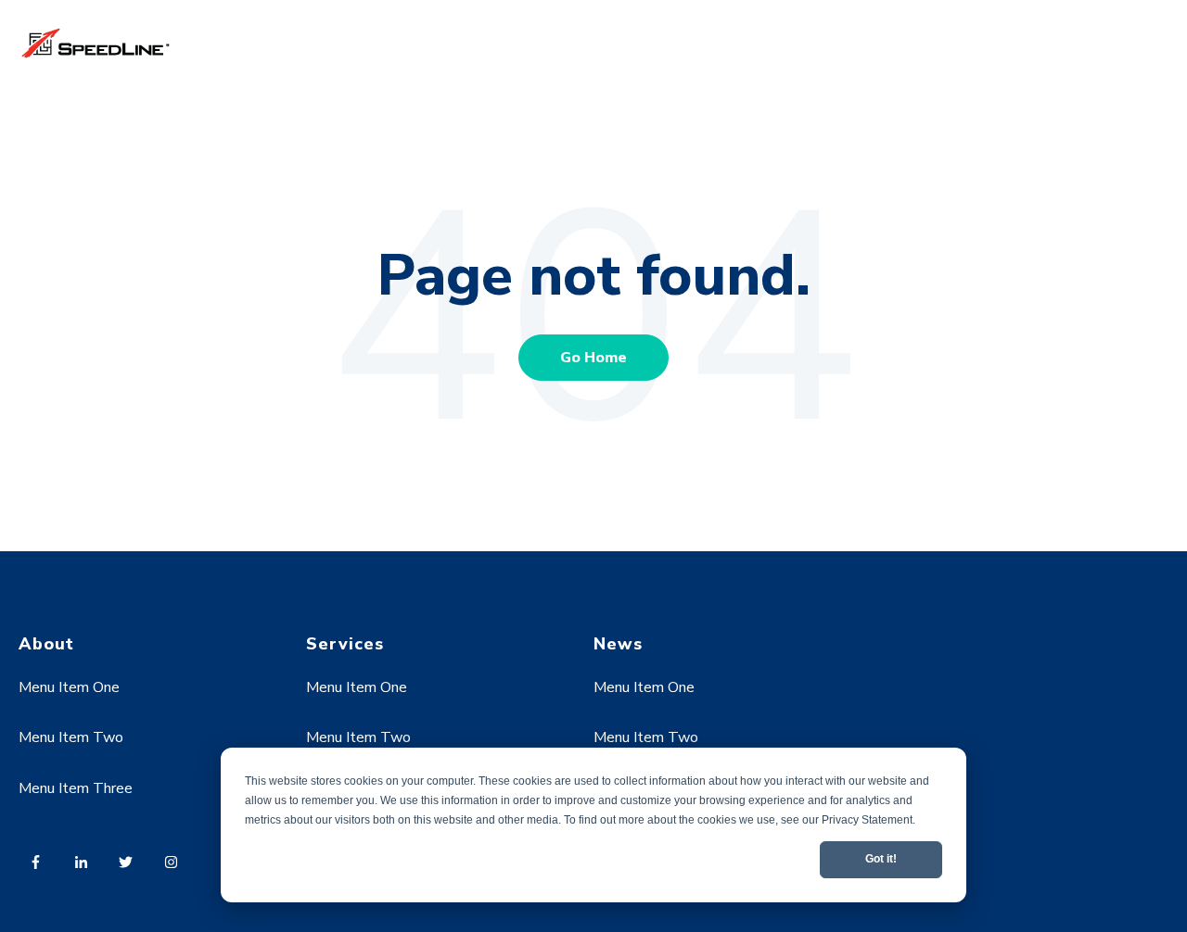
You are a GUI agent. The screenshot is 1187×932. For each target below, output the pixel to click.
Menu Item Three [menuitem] (76, 788)
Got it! (881, 858)
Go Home (593, 357)
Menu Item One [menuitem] (69, 687)
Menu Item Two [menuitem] (71, 737)
